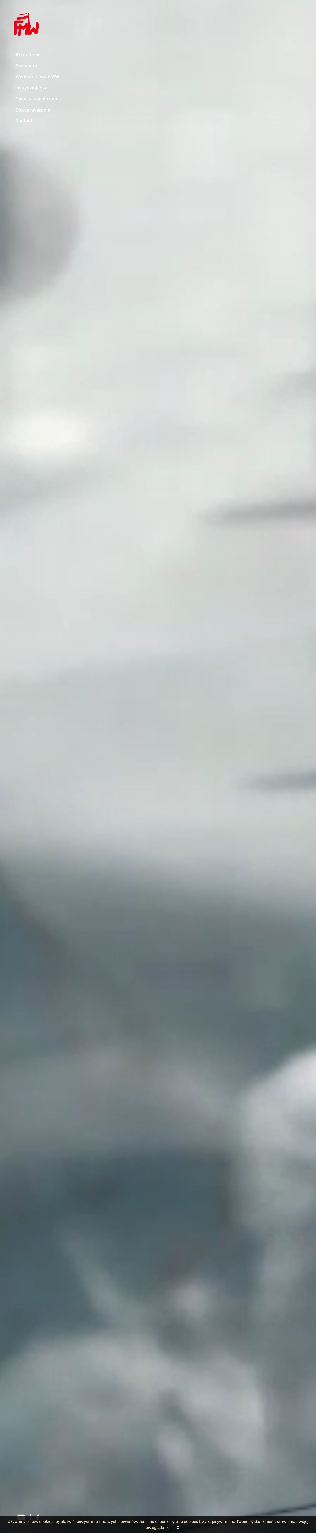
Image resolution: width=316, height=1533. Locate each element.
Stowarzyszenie (32, 110)
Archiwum (27, 65)
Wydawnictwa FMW (37, 76)
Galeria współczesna (38, 99)
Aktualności (28, 54)
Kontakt (24, 121)
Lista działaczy (31, 88)
